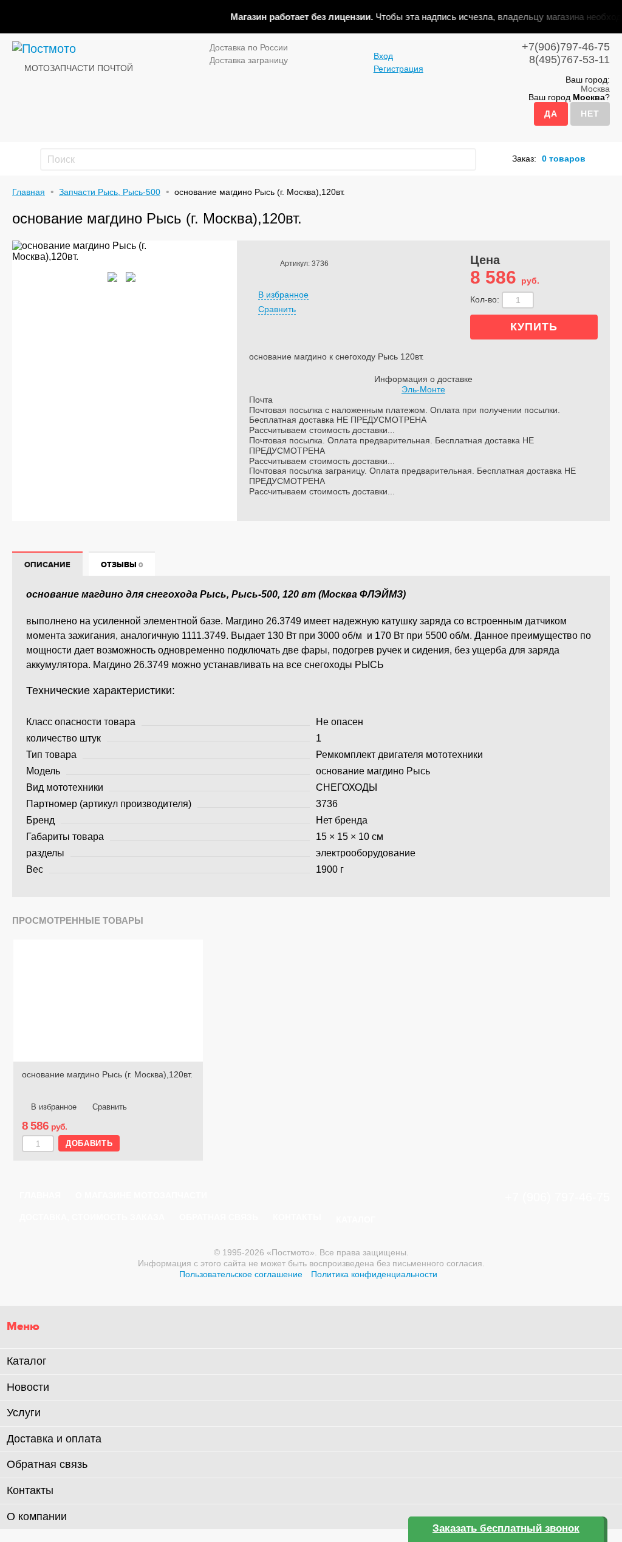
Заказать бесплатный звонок (505, 1528)
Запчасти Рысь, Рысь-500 (109, 192)
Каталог (355, 1219)
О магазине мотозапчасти (141, 1195)
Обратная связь (218, 1217)
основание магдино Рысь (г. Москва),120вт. (107, 1074)
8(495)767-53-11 (569, 59)
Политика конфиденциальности (374, 1274)
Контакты (297, 1217)
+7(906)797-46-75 (566, 47)
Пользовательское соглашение (240, 1274)
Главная (28, 192)
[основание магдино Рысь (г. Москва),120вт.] (108, 1001)
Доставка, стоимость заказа (92, 1217)
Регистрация (398, 68)
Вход (383, 56)
